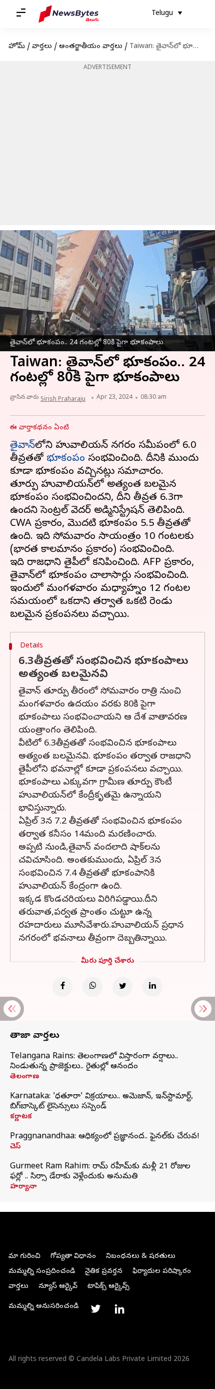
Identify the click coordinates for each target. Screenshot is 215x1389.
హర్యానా (23, 1187)
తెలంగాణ (24, 1077)
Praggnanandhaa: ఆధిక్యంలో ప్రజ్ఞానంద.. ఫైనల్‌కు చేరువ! (105, 1137)
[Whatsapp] (92, 987)
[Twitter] (122, 987)
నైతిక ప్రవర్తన (103, 1271)
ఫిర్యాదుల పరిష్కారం (161, 1271)
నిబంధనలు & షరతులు (141, 1256)
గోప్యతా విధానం (73, 1256)
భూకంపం (65, 459)
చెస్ (15, 1147)
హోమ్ (16, 47)
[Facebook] (62, 987)
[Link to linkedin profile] (120, 1309)
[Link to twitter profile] (96, 1309)
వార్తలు (42, 47)
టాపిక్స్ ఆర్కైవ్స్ (109, 1286)
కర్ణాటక (21, 1117)
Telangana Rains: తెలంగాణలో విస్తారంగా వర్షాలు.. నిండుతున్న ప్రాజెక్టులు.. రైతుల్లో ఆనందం (94, 1062)
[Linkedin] (152, 987)
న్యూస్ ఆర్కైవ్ (58, 1286)
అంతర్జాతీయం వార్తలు (90, 47)
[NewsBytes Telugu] (68, 14)
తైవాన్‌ (22, 446)
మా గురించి (24, 1256)
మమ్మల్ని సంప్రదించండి (41, 1271)
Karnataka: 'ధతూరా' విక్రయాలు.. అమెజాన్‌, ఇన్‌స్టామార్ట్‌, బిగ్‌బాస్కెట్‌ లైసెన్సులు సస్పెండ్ (101, 1102)
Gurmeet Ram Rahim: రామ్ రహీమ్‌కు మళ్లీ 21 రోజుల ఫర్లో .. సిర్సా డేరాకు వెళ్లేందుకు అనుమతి (100, 1172)
